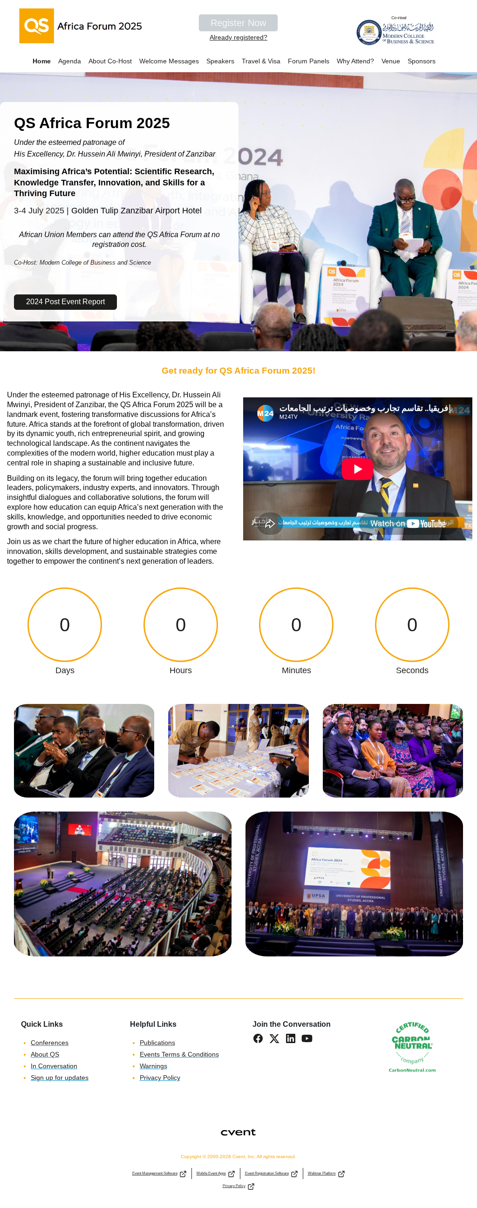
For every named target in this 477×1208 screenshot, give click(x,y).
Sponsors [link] (422, 61)
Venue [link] (391, 61)
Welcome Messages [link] (169, 61)
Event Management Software (154, 1173)
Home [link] (42, 61)
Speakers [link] (220, 61)
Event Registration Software (267, 1173)
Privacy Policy (234, 1186)
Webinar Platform (322, 1173)
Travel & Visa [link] (261, 61)
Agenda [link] (69, 61)
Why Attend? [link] (355, 61)
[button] (260, 1041)
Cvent (238, 1126)
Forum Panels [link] (308, 61)
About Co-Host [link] (110, 61)
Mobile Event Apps (211, 1173)
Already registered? (238, 37)
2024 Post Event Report (65, 302)
